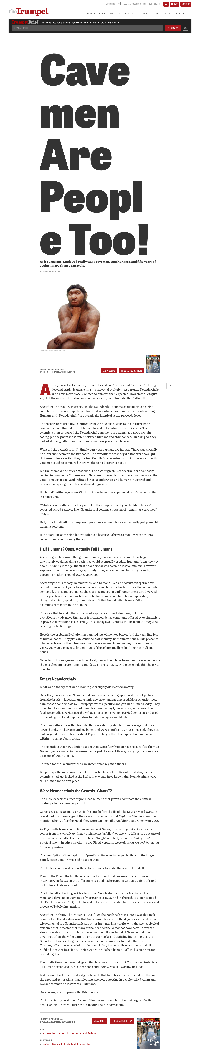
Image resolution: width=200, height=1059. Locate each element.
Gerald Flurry (96, 13)
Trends (179, 13)
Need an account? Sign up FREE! (137, 3)
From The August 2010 (52, 370)
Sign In (157, 3)
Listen (129, 13)
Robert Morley (51, 271)
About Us (186, 4)
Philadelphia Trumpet (57, 372)
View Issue (109, 370)
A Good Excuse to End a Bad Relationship (67, 1044)
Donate (174, 4)
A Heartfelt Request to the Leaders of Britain (69, 1033)
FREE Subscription (131, 370)
